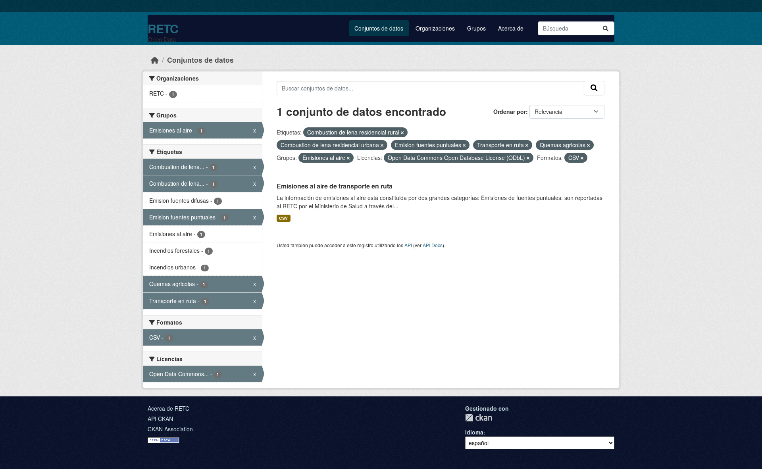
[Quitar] (402, 132)
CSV (283, 218)
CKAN (478, 417)
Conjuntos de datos (378, 28)
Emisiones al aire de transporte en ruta (335, 185)
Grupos (476, 28)
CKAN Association (170, 429)
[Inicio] (155, 60)
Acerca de (510, 28)
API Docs (433, 245)
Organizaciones (435, 28)
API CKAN (160, 419)
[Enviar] (606, 28)
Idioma (474, 432)
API (408, 245)
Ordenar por (509, 111)
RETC (163, 28)
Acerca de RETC (168, 408)
